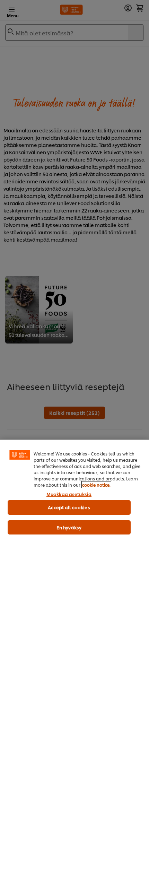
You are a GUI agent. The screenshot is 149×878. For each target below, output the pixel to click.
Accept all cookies (69, 507)
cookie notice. (96, 485)
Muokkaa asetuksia (68, 494)
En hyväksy (68, 527)
